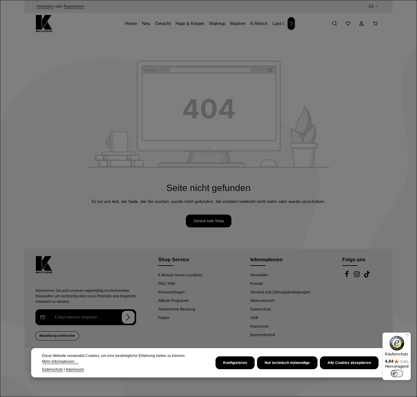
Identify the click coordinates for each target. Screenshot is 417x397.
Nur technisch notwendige (287, 363)
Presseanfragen (171, 292)
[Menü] (407, 336)
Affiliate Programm (173, 301)
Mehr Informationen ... (60, 361)
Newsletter (259, 275)
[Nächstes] (291, 23)
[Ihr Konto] (361, 23)
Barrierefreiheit (262, 335)
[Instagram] (357, 276)
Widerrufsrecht (262, 301)
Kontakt (256, 283)
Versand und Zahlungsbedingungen (280, 292)
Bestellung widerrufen (57, 335)
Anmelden (45, 6)
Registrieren (74, 6)
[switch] (397, 373)
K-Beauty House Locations (180, 275)
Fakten (163, 318)
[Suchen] (334, 23)
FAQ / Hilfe (167, 283)
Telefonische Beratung (176, 309)
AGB (254, 318)
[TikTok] (367, 276)
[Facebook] (347, 276)
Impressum (259, 326)
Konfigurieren (235, 363)
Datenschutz (260, 309)
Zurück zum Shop (209, 221)
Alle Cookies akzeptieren (349, 363)
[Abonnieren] (128, 317)
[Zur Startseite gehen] (44, 23)
